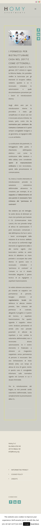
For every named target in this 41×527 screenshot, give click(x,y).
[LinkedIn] (15, 502)
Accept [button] (26, 524)
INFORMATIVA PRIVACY (19, 470)
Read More (35, 524)
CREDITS (14, 479)
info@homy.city (14, 452)
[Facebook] (11, 502)
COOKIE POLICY (17, 474)
